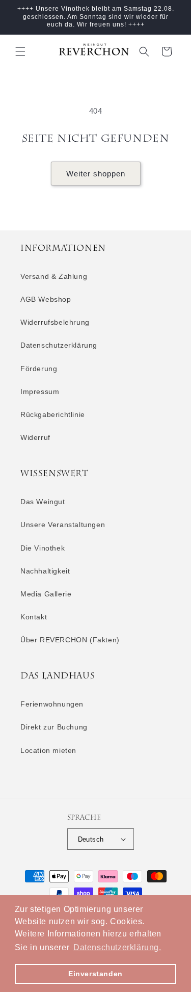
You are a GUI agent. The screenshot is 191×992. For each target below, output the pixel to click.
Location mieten (48, 750)
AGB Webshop (45, 299)
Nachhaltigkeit (45, 571)
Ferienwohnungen (52, 704)
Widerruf (35, 437)
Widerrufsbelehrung (55, 322)
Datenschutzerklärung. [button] (117, 947)
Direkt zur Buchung (54, 727)
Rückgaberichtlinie (52, 414)
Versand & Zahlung (53, 276)
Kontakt (33, 617)
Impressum (39, 391)
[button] (20, 51)
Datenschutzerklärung (58, 345)
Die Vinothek (42, 548)
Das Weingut (42, 502)
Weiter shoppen (95, 173)
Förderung (38, 368)
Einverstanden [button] (95, 974)
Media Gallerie (45, 594)
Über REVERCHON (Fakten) (70, 640)
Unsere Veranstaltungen (62, 524)
